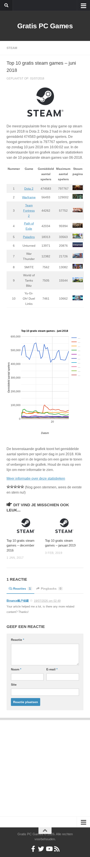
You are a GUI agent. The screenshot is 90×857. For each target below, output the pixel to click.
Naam (16, 669)
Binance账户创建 (18, 600)
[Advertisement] (45, 765)
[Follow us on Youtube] (49, 849)
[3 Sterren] (15, 486)
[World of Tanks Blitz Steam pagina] (78, 281)
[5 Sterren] (22, 486)
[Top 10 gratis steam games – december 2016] (26, 526)
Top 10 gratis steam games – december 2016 (21, 545)
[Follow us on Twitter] (41, 849)
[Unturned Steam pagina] (78, 246)
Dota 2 (28, 188)
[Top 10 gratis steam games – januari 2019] (64, 526)
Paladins (29, 237)
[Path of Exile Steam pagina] (78, 226)
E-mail (51, 669)
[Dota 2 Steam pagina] (78, 189)
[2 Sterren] (12, 486)
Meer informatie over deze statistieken (36, 478)
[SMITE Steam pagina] (78, 267)
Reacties (22, 588)
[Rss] (57, 849)
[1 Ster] (8, 486)
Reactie (17, 639)
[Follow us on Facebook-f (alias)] (33, 849)
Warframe (29, 197)
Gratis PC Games (45, 26)
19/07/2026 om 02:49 (47, 600)
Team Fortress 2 (29, 211)
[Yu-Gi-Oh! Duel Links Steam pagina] (78, 299)
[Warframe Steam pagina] (78, 197)
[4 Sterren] (19, 486)
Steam (12, 48)
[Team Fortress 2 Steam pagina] (78, 211)
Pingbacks (51, 588)
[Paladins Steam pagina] (78, 237)
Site (14, 684)
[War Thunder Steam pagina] (78, 257)
